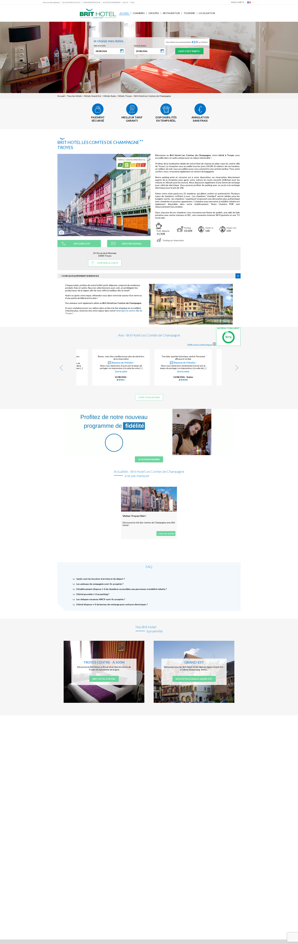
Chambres (139, 13)
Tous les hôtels (74, 96)
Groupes (154, 13)
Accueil (124, 13)
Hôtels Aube (110, 96)
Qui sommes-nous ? (71, 2)
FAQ (132, 2)
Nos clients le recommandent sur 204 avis (187, 42)
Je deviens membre (149, 459)
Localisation (207, 13)
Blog (125, 2)
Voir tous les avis (149, 397)
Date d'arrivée (100, 46)
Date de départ (140, 46)
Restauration (171, 13)
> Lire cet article (166, 533)
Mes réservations (91, 2)
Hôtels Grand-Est (92, 96)
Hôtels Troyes (125, 96)
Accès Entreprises (111, 2)
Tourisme (189, 13)
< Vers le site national (50, 2)
